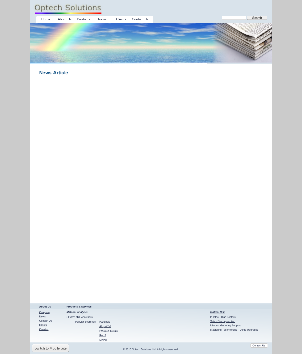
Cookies (44, 329)
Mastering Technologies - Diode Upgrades (234, 329)
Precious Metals (108, 330)
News (42, 316)
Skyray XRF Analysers (80, 317)
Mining (103, 339)
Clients (43, 325)
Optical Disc (217, 312)
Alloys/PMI (105, 326)
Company (44, 312)
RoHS (102, 335)
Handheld (104, 321)
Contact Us (45, 320)
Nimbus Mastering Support (225, 325)
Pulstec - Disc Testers (223, 317)
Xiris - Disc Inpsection (222, 321)
